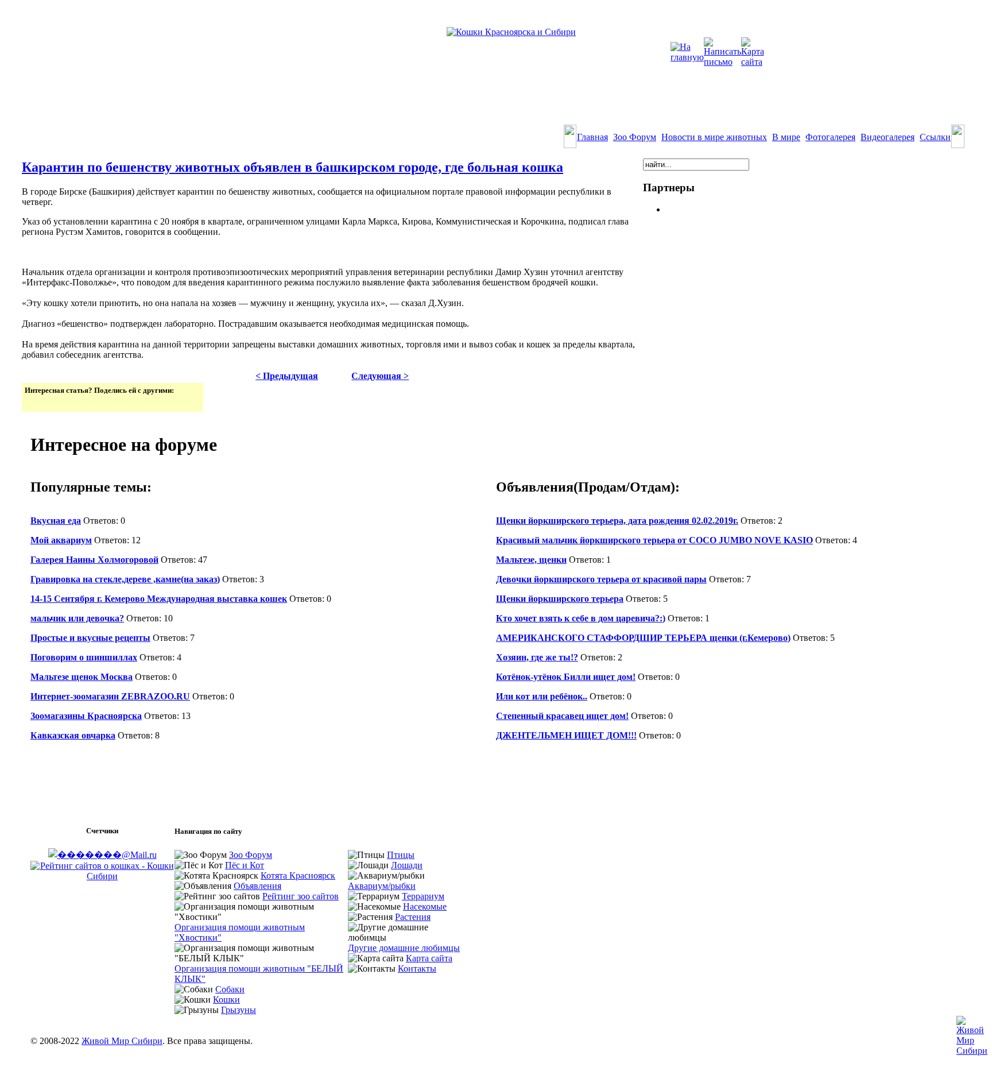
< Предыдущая (286, 376)
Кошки (226, 999)
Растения (413, 917)
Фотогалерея (830, 137)
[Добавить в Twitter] (34, 402)
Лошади (407, 865)
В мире (786, 137)
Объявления (257, 886)
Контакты (417, 968)
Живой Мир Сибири (122, 1041)
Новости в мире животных (714, 137)
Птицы (400, 855)
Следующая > (380, 376)
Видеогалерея (887, 137)
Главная (592, 137)
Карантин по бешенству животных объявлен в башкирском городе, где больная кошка (292, 167)
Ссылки (935, 137)
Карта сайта (429, 958)
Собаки (230, 989)
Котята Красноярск (298, 875)
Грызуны (238, 1010)
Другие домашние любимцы (404, 948)
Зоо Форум (634, 137)
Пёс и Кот (244, 865)
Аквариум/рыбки (382, 886)
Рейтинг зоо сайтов (300, 896)
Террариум (423, 896)
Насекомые (425, 906)
